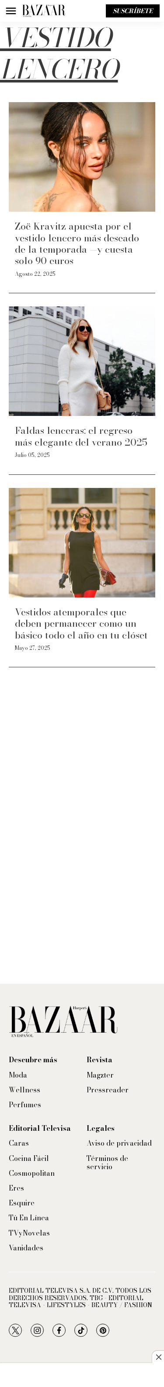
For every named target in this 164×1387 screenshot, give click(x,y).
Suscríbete (133, 11)
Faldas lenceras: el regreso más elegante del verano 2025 (81, 436)
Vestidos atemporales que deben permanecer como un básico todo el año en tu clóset (81, 623)
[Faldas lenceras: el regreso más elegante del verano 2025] (82, 361)
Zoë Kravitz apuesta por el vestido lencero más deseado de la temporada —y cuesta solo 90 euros (77, 243)
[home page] (44, 10)
